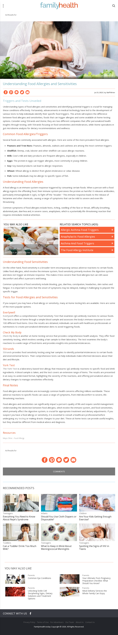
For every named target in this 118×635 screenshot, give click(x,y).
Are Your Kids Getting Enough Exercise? (95, 518)
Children (83, 513)
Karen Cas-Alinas (23, 252)
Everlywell (8, 315)
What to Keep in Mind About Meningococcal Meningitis (56, 547)
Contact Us (90, 622)
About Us (80, 622)
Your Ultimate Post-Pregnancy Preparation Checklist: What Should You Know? (96, 581)
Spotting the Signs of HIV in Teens (94, 547)
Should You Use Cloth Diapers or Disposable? (58, 518)
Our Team (69, 622)
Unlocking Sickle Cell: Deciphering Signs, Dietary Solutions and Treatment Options (40, 595)
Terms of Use (43, 622)
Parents (31, 575)
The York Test (10, 368)
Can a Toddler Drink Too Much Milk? (19, 547)
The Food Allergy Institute (77, 250)
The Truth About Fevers (18, 248)
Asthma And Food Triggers (77, 243)
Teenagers (8, 513)
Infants (44, 513)
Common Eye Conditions (39, 578)
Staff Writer (110, 92)
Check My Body (10, 335)
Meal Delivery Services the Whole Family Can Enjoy (94, 592)
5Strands (7, 352)
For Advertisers (57, 622)
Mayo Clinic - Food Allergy (13, 438)
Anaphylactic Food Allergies (78, 236)
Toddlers (7, 543)
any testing (20, 418)
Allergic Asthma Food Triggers (80, 230)
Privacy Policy (29, 622)
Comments (59, 471)
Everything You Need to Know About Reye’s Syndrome (19, 518)
